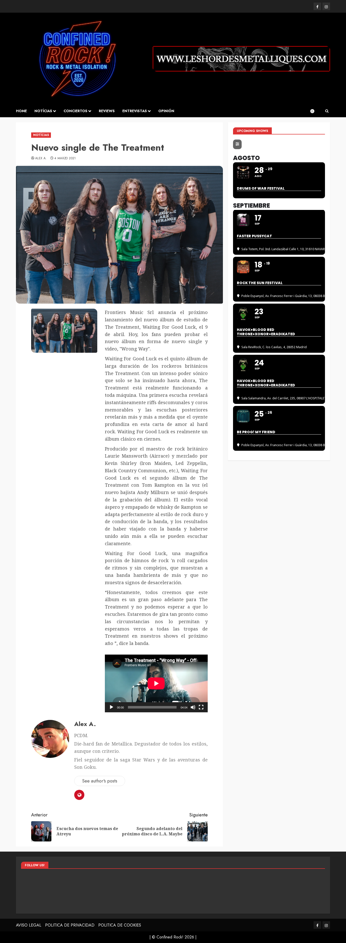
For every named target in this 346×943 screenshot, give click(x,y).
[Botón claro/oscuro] (315, 111)
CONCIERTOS (75, 110)
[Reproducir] (111, 707)
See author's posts (99, 781)
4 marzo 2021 (65, 158)
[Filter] (237, 144)
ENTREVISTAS (134, 110)
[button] (327, 111)
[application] (156, 683)
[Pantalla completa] (201, 707)
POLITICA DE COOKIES (119, 925)
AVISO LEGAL (28, 925)
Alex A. (41, 158)
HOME (21, 110)
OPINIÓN (166, 110)
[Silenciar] (193, 707)
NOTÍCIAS (43, 110)
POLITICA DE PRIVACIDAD (69, 925)
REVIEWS (107, 110)
